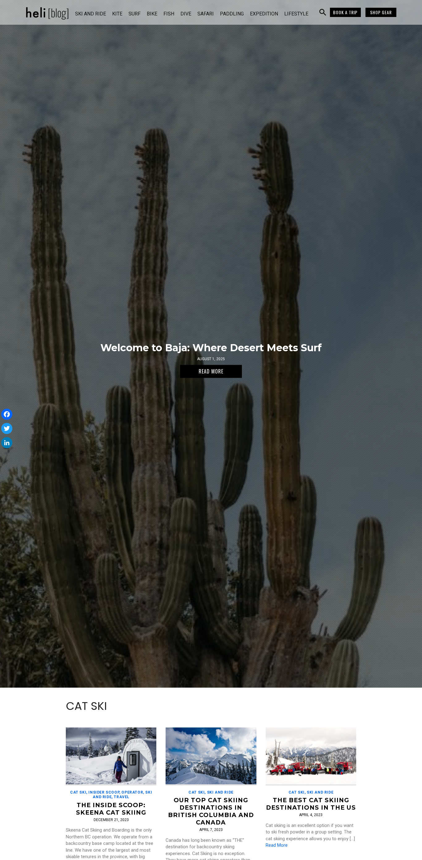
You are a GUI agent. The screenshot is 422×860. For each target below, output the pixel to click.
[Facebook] (6, 414)
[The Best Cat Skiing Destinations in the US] (311, 756)
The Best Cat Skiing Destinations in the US (311, 803)
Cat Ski (78, 792)
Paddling (232, 14)
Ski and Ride (90, 14)
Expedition (264, 14)
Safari (205, 14)
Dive (185, 14)
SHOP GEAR (381, 12)
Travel (121, 797)
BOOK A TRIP (345, 12)
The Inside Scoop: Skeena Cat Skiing (111, 808)
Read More (277, 845)
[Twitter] (6, 428)
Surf (135, 14)
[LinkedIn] (6, 442)
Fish (168, 14)
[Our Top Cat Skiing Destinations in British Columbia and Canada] (211, 756)
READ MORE (211, 371)
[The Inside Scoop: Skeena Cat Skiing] (111, 756)
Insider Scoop (103, 792)
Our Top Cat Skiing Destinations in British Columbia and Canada (211, 811)
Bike (152, 14)
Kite (117, 14)
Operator (132, 792)
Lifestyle (296, 14)
